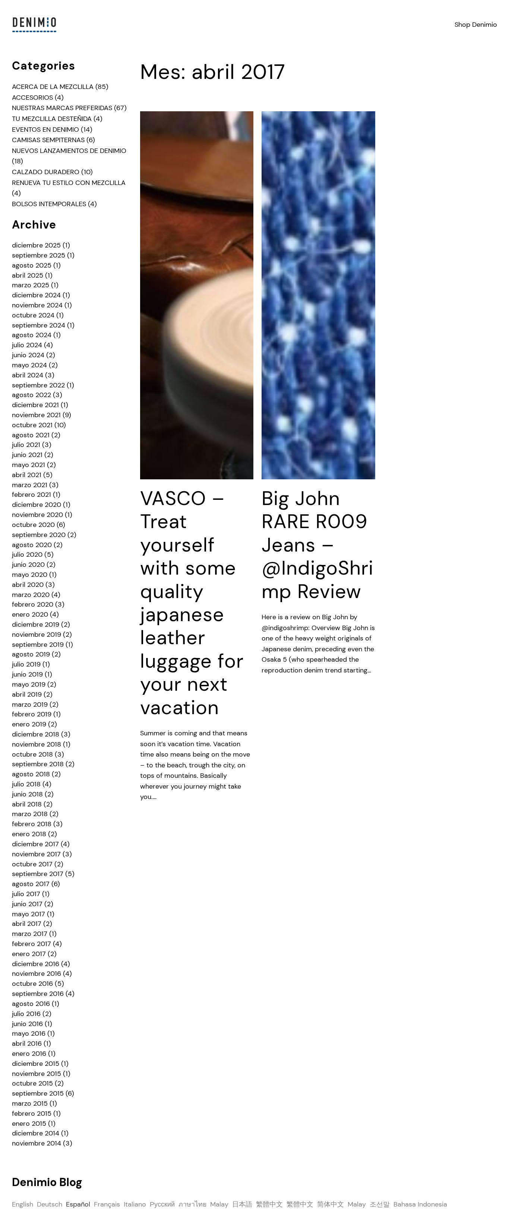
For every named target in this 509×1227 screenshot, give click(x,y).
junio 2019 (27, 674)
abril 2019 (27, 694)
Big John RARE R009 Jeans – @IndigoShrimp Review (317, 545)
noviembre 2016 (36, 973)
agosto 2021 (31, 435)
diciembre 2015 (35, 1063)
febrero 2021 (31, 494)
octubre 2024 (33, 315)
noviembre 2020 (37, 514)
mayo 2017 (28, 914)
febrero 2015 (31, 1113)
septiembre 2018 (38, 764)
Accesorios (32, 97)
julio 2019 (26, 664)
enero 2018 (29, 834)
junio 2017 (27, 904)
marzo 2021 (29, 484)
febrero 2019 (31, 714)
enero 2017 (29, 953)
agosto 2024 (31, 334)
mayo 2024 (29, 365)
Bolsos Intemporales (49, 203)
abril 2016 (27, 1043)
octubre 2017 (32, 864)
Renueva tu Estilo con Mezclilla (69, 182)
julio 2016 (26, 1013)
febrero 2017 (31, 943)
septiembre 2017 (37, 873)
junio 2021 (27, 454)
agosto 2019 (31, 654)
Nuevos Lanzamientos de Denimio (69, 150)
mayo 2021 (28, 464)
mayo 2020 (29, 574)
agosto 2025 (31, 265)
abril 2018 (27, 804)
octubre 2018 (32, 754)
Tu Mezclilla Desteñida (52, 118)
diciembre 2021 (35, 404)
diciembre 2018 (35, 734)
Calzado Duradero (45, 171)
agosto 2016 (31, 1003)
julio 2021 (26, 444)
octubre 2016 (32, 983)
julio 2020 (27, 554)
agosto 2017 (31, 883)
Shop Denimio (476, 24)
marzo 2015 (30, 1103)
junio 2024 (28, 355)
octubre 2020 (33, 524)
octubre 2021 (32, 425)
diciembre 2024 (36, 295)
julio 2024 (27, 345)
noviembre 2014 (36, 1143)
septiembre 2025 (38, 255)
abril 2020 (28, 584)
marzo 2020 (31, 594)
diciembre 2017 (35, 844)
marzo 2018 (30, 813)
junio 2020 (28, 564)
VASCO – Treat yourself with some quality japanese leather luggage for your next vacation (192, 603)
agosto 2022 (31, 394)
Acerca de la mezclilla (53, 86)
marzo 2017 (29, 933)
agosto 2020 (32, 544)
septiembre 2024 (38, 325)
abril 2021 (26, 474)
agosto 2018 (31, 774)
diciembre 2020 (36, 504)
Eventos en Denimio (45, 129)
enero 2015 (29, 1123)
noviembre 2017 (36, 854)
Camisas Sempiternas (48, 139)
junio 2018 (27, 794)
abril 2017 (26, 923)
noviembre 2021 (36, 414)
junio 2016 (27, 1023)
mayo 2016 (28, 1033)
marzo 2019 (30, 704)
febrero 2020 (32, 604)
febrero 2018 (31, 823)
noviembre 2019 (36, 634)
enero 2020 (30, 614)
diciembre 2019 (35, 624)
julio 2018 (26, 784)
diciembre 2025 (36, 245)
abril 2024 (27, 375)
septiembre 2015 (38, 1093)
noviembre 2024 (37, 305)
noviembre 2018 (36, 744)
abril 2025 (27, 275)
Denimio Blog (47, 1182)
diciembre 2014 (35, 1133)
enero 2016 (29, 1053)
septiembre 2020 (39, 534)
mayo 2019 (28, 684)
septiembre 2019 (38, 644)
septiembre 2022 (38, 385)
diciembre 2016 (35, 963)
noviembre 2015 (36, 1073)
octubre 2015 (32, 1083)
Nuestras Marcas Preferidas (62, 107)
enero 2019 (29, 724)
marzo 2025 (30, 285)
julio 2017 (26, 893)
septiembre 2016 (38, 993)
